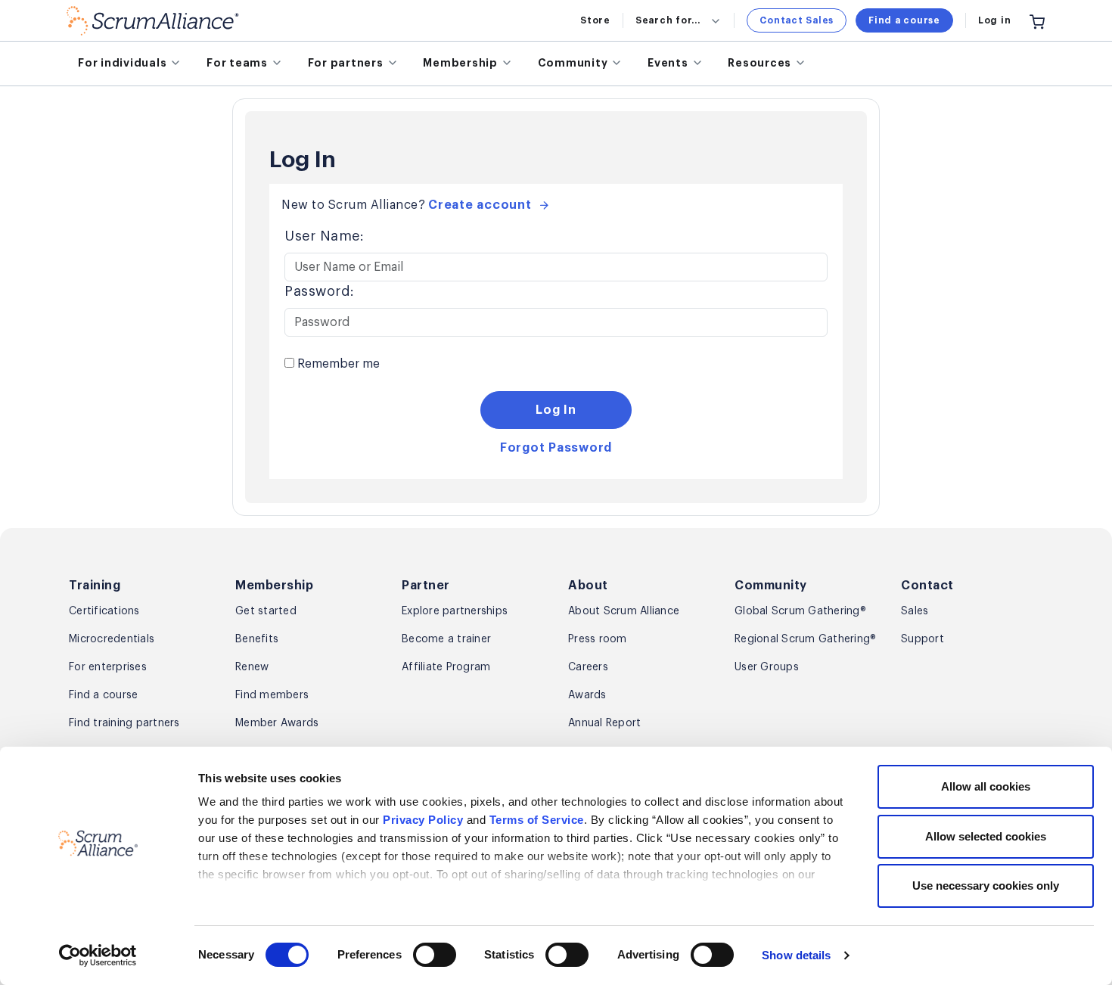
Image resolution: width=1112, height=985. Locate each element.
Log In (556, 410)
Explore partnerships (455, 611)
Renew (252, 667)
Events (668, 62)
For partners (346, 62)
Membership (460, 62)
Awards (587, 695)
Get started (266, 611)
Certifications (104, 611)
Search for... (667, 20)
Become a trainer (446, 639)
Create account (480, 205)
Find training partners (124, 723)
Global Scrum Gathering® (800, 611)
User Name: (324, 236)
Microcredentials (111, 639)
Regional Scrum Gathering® (805, 639)
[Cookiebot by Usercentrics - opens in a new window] (98, 955)
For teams (237, 62)
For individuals (122, 62)
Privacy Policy (423, 819)
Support (922, 639)
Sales (914, 611)
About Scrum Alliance (623, 611)
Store (595, 20)
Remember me (337, 364)
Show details (796, 955)
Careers (588, 667)
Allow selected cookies (985, 836)
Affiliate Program (446, 667)
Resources (759, 62)
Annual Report (604, 723)
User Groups (767, 667)
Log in (994, 20)
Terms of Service (536, 819)
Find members (272, 695)
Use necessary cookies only (985, 885)
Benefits (256, 639)
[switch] (434, 955)
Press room (597, 639)
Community (573, 62)
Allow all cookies (985, 786)
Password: (319, 291)
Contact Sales (796, 20)
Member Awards (276, 723)
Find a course (904, 20)
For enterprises (108, 667)
